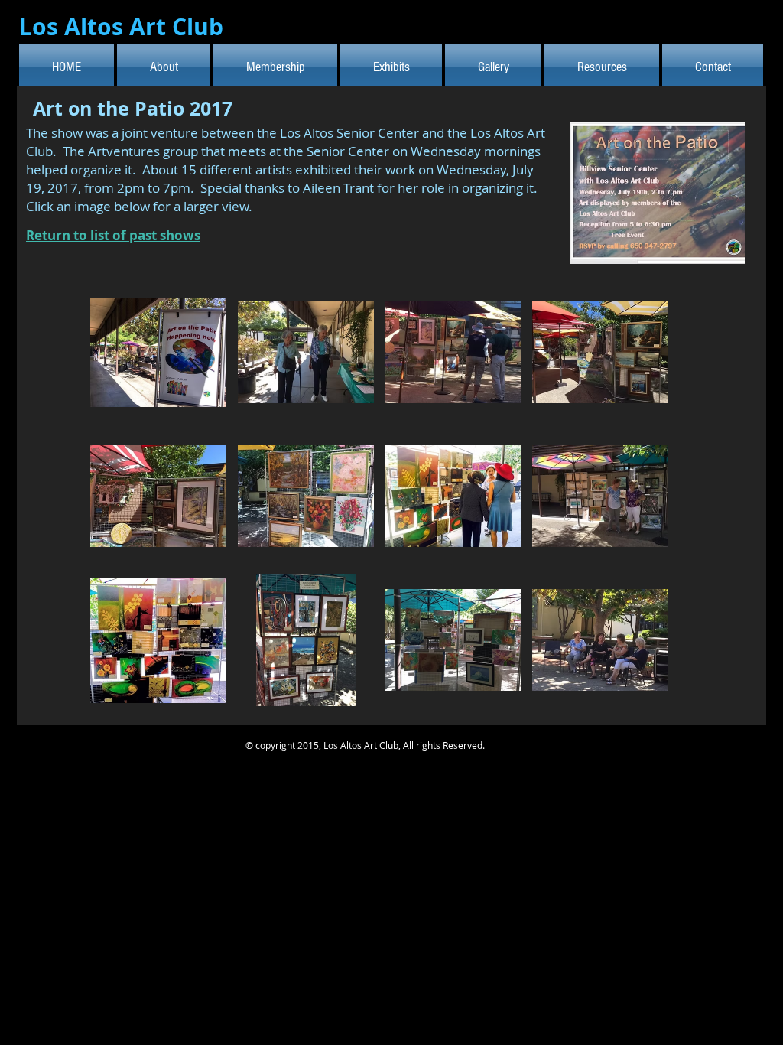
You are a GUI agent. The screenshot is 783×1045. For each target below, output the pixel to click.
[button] (158, 352)
